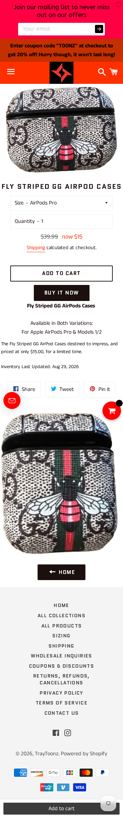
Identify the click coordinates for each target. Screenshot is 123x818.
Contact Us (61, 713)
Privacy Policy (61, 693)
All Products (61, 625)
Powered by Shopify (84, 754)
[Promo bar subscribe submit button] (99, 29)
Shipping (36, 247)
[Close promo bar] (118, 4)
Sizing (61, 635)
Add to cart (61, 809)
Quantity (25, 221)
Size (19, 203)
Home (61, 605)
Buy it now (61, 293)
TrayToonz (46, 754)
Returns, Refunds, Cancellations (61, 679)
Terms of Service (61, 702)
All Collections (61, 615)
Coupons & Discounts (61, 666)
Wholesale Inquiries (61, 655)
